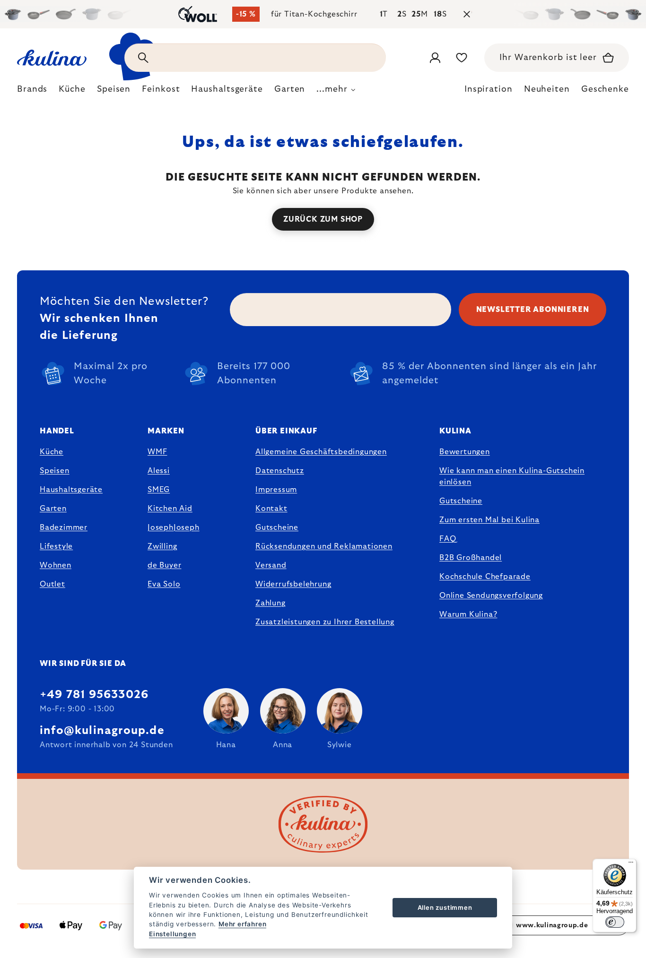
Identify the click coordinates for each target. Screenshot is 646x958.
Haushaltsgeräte (71, 489)
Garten (53, 508)
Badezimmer (63, 527)
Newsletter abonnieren (532, 309)
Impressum (276, 489)
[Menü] (631, 864)
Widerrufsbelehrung (293, 584)
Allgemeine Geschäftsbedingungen (321, 452)
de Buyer (164, 565)
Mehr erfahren (242, 924)
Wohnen (55, 565)
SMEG (159, 489)
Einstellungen (172, 934)
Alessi (159, 471)
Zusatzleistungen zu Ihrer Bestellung (324, 622)
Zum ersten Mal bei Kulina (489, 520)
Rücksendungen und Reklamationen (324, 546)
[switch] (614, 922)
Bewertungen (464, 452)
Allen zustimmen (445, 907)
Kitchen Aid (170, 508)
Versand (271, 565)
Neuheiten (547, 89)
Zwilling (162, 546)
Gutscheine (276, 527)
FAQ (447, 539)
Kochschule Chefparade (485, 576)
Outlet (52, 584)
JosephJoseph (174, 527)
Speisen (55, 471)
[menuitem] (32, 91)
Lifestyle (56, 546)
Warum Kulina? (468, 614)
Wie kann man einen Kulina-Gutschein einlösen (512, 476)
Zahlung (270, 603)
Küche (51, 452)
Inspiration (488, 89)
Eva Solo (164, 584)
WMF (157, 452)
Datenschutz (279, 471)
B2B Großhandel (470, 557)
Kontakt (271, 508)
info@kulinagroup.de (102, 730)
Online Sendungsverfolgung (491, 595)
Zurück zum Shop (323, 219)
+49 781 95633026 (94, 694)
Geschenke (605, 89)
